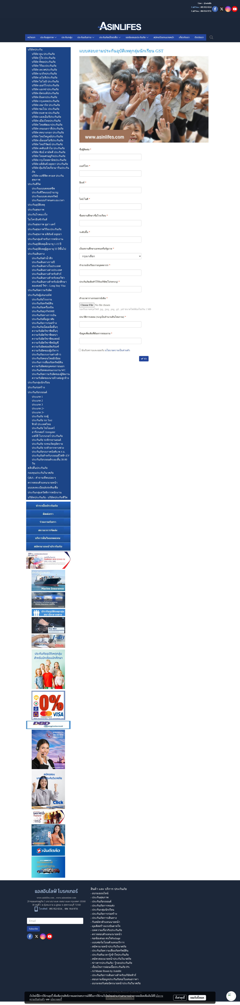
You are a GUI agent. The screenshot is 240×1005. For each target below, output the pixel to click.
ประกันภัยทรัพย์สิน (42, 303)
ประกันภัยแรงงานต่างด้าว (46, 354)
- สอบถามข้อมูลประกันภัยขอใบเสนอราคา (114, 979)
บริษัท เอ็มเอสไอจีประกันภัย (47, 140)
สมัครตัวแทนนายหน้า (163, 37)
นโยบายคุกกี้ (56, 999)
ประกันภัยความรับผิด (40, 290)
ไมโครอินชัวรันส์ (37, 219)
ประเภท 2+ (38, 408)
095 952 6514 (206, 7)
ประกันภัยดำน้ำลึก (42, 258)
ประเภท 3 (37, 404)
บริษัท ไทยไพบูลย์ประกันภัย (47, 136)
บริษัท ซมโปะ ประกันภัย (45, 109)
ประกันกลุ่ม (67, 37)
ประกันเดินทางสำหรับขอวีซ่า (48, 277)
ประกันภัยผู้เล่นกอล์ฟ (39, 295)
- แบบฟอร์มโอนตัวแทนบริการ (108, 942)
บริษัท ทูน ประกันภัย (43, 54)
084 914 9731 (71, 909)
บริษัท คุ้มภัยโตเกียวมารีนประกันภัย (50, 169)
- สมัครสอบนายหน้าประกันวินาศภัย (111, 958)
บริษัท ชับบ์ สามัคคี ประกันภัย (48, 152)
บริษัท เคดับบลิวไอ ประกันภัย (48, 148)
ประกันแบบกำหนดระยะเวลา (48, 200)
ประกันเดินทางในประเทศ (46, 266)
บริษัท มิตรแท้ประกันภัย (45, 93)
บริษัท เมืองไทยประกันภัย (46, 120)
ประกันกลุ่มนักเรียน (39, 382)
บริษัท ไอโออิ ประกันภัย (45, 81)
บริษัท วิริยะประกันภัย (44, 65)
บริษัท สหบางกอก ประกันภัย (48, 132)
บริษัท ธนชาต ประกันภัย (45, 112)
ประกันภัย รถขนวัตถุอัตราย (47, 443)
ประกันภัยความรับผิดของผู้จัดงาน (51, 374)
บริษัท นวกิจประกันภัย (44, 73)
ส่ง (145, 358)
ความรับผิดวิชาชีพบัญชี (45, 342)
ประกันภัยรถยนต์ (37, 392)
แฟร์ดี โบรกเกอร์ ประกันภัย (47, 436)
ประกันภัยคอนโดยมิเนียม (46, 358)
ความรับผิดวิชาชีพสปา (45, 334)
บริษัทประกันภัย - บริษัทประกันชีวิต (47, 497)
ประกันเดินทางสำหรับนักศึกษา (49, 281)
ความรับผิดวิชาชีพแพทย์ (46, 338)
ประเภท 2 (37, 400)
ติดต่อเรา (199, 37)
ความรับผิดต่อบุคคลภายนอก (48, 366)
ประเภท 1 (37, 396)
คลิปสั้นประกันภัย (38, 467)
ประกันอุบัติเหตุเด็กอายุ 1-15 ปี (44, 244)
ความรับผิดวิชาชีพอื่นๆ (45, 330)
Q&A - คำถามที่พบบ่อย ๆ (42, 477)
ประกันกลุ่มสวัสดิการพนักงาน (45, 492)
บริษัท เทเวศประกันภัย (44, 69)
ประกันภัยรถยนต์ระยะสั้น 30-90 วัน (49, 461)
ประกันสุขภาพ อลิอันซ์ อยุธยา (45, 234)
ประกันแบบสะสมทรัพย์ (45, 196)
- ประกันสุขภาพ (100, 897)
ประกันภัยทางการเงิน (44, 315)
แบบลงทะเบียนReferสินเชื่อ (43, 487)
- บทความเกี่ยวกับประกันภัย (106, 930)
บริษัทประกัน (35, 49)
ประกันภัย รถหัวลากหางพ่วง (48, 447)
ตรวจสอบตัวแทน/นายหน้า (42, 482)
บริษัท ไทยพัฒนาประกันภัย (47, 124)
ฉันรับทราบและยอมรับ (105, 350)
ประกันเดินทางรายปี (43, 262)
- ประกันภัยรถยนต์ (101, 901)
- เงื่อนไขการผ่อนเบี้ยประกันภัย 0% (110, 967)
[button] (211, 37)
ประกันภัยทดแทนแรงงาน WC (49, 370)
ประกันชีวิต (34, 184)
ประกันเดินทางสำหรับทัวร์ (46, 274)
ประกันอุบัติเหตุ (36, 204)
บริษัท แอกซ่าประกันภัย (45, 89)
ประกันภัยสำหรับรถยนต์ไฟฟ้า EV (51, 455)
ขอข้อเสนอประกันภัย (136, 37)
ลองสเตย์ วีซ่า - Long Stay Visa (48, 285)
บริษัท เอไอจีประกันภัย (44, 77)
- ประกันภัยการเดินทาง (104, 917)
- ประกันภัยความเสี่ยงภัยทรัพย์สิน (109, 950)
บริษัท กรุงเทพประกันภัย (45, 101)
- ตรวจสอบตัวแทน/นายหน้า (106, 934)
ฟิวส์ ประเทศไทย (41, 424)
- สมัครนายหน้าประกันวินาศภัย (108, 946)
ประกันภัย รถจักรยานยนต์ (46, 440)
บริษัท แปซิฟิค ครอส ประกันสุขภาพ (48, 177)
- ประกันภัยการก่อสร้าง (104, 913)
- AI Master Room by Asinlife (106, 971)
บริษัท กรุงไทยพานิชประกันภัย (49, 160)
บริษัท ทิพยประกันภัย (44, 61)
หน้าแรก (31, 37)
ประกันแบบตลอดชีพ (43, 188)
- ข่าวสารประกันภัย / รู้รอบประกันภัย (111, 962)
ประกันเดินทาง (84, 37)
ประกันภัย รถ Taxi (42, 420)
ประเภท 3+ (38, 412)
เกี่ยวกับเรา (184, 37)
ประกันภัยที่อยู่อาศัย (43, 319)
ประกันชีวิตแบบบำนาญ (45, 192)
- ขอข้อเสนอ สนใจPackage (105, 938)
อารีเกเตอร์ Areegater (43, 432)
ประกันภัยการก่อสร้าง (44, 323)
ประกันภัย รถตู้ (40, 416)
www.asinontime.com (66, 897)
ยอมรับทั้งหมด (197, 997)
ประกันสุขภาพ (47, 37)
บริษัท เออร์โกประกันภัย (45, 85)
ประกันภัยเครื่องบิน (43, 307)
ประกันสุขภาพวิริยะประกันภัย (44, 229)
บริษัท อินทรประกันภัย (44, 97)
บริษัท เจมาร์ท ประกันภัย (46, 105)
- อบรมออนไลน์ (99, 893)
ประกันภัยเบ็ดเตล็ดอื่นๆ (45, 327)
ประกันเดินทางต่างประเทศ (47, 270)
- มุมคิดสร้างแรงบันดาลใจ (105, 926)
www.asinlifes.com (45, 897)
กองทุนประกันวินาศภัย (41, 472)
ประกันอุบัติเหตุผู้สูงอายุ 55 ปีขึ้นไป (47, 248)
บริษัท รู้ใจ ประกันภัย (43, 57)
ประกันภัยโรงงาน (42, 299)
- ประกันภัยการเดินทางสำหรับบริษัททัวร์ (113, 975)
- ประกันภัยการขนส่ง (102, 905)
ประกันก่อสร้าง (36, 387)
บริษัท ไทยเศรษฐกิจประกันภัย (48, 156)
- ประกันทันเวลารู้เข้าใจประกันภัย (110, 954)
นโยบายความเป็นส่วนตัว (117, 350)
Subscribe (33, 929)
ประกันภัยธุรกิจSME (43, 311)
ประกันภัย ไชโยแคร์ (43, 428)
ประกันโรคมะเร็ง (37, 214)
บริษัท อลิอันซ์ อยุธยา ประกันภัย (50, 164)
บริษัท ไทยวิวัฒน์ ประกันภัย (47, 144)
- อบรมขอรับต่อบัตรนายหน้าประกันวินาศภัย (116, 983)
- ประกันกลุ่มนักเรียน (102, 909)
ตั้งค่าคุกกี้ (180, 997)
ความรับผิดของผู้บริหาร (45, 350)
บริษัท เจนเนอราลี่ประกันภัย (47, 128)
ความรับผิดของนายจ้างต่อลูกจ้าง (50, 378)
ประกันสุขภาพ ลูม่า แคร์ (41, 224)
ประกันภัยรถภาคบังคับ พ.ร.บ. (48, 451)
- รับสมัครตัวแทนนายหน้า (105, 922)
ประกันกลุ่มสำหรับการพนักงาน (45, 239)
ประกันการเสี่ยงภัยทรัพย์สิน (47, 362)
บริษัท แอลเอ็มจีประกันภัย (46, 116)
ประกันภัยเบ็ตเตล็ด (109, 37)
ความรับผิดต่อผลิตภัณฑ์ (45, 346)
